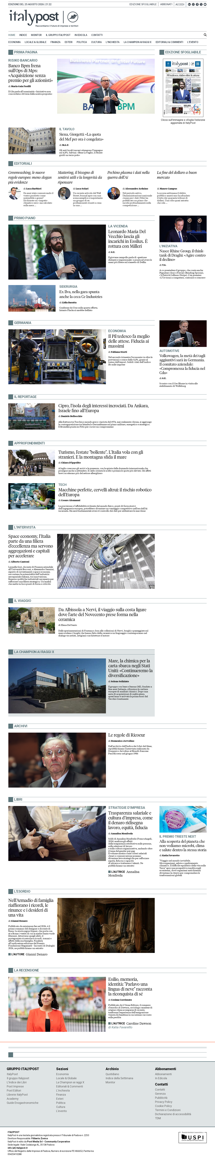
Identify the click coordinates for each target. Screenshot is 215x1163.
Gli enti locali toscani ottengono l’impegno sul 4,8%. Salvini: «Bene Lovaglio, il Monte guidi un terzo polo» (81, 153)
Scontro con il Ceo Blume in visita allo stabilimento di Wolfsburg (178, 384)
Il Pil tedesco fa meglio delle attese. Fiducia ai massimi (129, 341)
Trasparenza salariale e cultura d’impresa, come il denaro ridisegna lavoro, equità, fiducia (130, 820)
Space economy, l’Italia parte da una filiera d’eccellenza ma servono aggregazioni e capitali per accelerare (30, 546)
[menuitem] (13, 35)
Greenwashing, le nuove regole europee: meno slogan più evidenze (30, 177)
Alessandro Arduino (136, 188)
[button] (180, 4)
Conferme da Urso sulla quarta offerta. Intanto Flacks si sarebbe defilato (78, 309)
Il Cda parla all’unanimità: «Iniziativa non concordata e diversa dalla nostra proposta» (30, 92)
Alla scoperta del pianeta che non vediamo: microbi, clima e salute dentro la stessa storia (183, 845)
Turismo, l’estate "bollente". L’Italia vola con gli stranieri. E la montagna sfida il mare (100, 454)
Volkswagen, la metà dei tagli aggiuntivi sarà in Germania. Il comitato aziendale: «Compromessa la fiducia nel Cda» (182, 364)
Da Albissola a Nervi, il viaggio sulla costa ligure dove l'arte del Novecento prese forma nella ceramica (102, 614)
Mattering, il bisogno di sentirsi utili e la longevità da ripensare (80, 177)
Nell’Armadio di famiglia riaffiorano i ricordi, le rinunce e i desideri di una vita (31, 908)
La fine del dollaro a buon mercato (177, 175)
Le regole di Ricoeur (126, 735)
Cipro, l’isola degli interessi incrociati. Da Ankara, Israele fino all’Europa (103, 408)
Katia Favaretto (171, 855)
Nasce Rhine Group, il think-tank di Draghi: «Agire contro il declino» (182, 255)
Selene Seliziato (120, 681)
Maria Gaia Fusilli (21, 86)
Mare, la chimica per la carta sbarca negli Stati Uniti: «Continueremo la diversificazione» (130, 668)
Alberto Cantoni (20, 561)
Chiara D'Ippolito (71, 462)
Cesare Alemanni (70, 500)
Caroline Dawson (138, 1023)
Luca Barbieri (33, 188)
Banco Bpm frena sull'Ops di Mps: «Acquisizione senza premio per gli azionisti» (30, 73)
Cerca (205, 34)
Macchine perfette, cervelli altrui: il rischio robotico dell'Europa (105, 492)
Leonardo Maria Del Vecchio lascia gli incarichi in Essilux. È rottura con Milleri (128, 239)
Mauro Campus (168, 188)
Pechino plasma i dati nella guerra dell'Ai (129, 175)
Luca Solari (82, 188)
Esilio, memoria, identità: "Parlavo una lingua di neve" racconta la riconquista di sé (130, 987)
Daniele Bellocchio (71, 416)
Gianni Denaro (36, 954)
